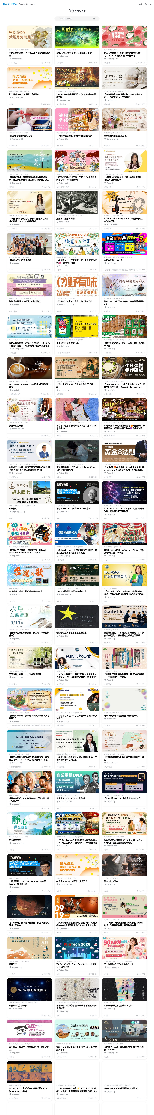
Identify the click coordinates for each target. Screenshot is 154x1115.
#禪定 (11, 850)
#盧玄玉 (107, 311)
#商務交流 (108, 643)
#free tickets (14, 560)
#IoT (59, 974)
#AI (58, 518)
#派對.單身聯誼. (109, 435)
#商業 (59, 808)
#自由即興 (108, 228)
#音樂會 (107, 725)
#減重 (106, 850)
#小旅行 (12, 974)
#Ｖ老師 (60, 145)
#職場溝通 (60, 767)
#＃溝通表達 (13, 1098)
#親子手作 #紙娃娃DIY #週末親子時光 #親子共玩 (25, 725)
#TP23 (11, 270)
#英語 (106, 601)
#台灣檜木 (60, 228)
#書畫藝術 (108, 684)
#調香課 (107, 104)
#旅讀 (59, 933)
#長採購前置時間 (15, 767)
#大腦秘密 (13, 228)
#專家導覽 (108, 353)
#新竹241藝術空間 (63, 353)
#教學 (59, 601)
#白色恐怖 (13, 353)
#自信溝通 (60, 684)
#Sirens (59, 477)
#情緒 (11, 1057)
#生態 (11, 643)
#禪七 (11, 518)
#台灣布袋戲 (61, 104)
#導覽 (11, 104)
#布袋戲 (12, 601)
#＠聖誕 (107, 145)
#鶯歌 (59, 891)
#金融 (106, 1057)
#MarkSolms (61, 1057)
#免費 (106, 1015)
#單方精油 (13, 311)
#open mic (108, 560)
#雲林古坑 (108, 767)
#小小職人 (13, 63)
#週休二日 (108, 187)
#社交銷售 (108, 477)
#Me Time (13, 684)
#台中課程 (60, 560)
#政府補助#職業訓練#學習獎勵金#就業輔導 (119, 270)
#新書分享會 (61, 1098)
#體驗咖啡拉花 (14, 394)
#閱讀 (11, 187)
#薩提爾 (60, 394)
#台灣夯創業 (13, 477)
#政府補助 (60, 725)
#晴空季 (60, 63)
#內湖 (106, 891)
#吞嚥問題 (13, 145)
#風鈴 (59, 1015)
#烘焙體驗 (108, 394)
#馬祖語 (60, 311)
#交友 (59, 270)
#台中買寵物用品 (63, 187)
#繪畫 (59, 435)
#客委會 (107, 63)
